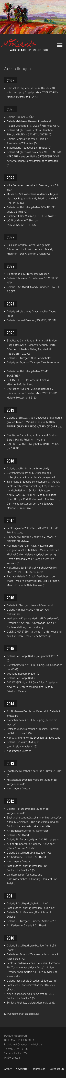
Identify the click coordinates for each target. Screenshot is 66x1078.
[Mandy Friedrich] (25, 51)
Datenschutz (56, 1069)
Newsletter (22, 1069)
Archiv (8, 1069)
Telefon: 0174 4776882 (17, 1049)
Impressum (38, 1069)
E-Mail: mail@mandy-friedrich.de (23, 1044)
